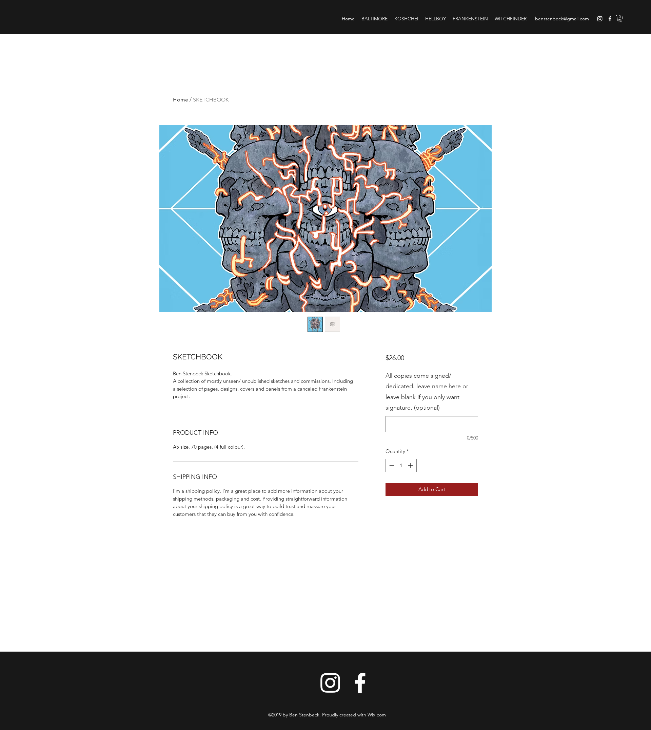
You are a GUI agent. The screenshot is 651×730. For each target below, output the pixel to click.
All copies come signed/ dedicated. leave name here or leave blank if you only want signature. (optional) (427, 392)
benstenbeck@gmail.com (562, 19)
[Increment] (411, 465)
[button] (620, 18)
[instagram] (599, 18)
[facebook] (610, 18)
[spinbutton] (401, 465)
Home (180, 99)
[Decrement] (391, 465)
